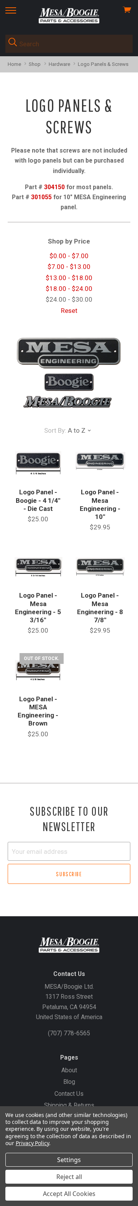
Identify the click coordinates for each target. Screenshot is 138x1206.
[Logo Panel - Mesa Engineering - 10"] (100, 464)
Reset (69, 310)
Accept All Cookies (69, 1193)
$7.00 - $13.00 (69, 266)
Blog (69, 1081)
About (69, 1070)
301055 (41, 197)
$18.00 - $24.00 (69, 288)
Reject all (69, 1176)
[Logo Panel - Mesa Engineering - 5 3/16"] (38, 567)
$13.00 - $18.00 (69, 278)
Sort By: (55, 430)
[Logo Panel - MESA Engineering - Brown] (38, 670)
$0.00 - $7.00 (69, 256)
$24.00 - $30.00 (69, 299)
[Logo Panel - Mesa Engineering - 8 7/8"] (100, 567)
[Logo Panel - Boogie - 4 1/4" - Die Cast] (38, 464)
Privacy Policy (32, 1143)
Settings (69, 1160)
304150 (54, 187)
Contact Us (69, 1093)
